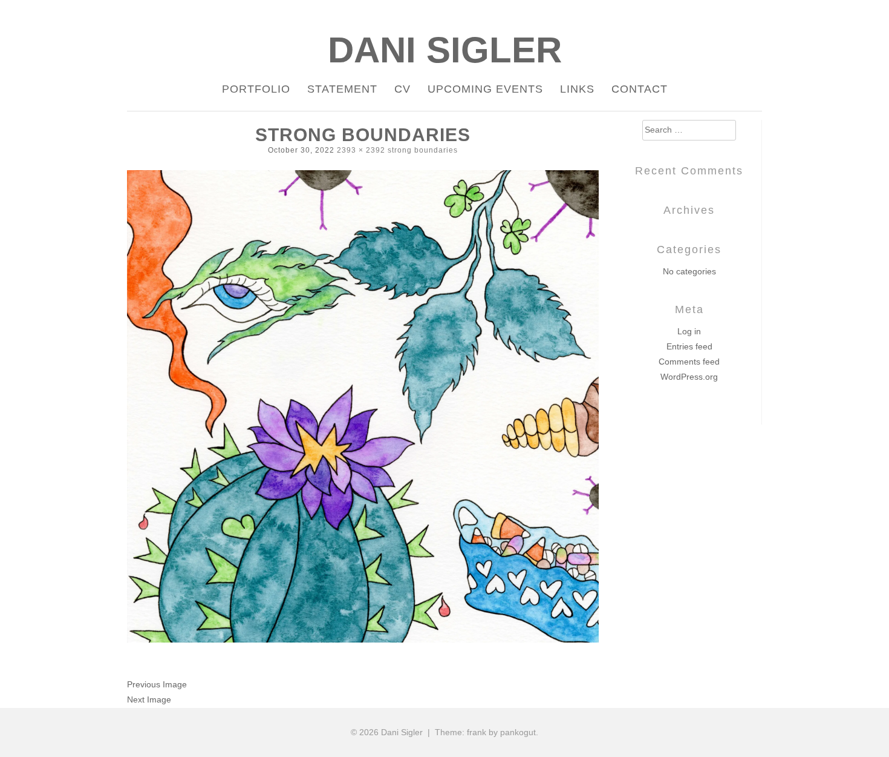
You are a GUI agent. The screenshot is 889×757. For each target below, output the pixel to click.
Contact (639, 89)
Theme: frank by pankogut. (486, 732)
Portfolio (256, 89)
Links (577, 89)
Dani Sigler (445, 50)
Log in (689, 331)
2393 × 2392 (361, 150)
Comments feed (689, 361)
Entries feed (689, 346)
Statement (342, 89)
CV (402, 89)
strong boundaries (423, 150)
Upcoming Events (485, 89)
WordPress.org (689, 377)
